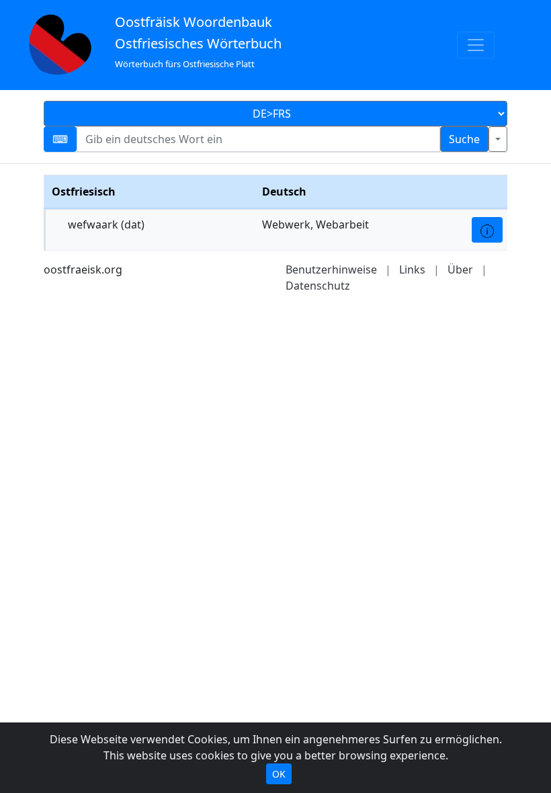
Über (460, 269)
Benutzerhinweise (331, 269)
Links (412, 269)
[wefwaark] (487, 230)
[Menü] (476, 45)
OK (279, 773)
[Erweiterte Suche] (498, 139)
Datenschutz (318, 285)
